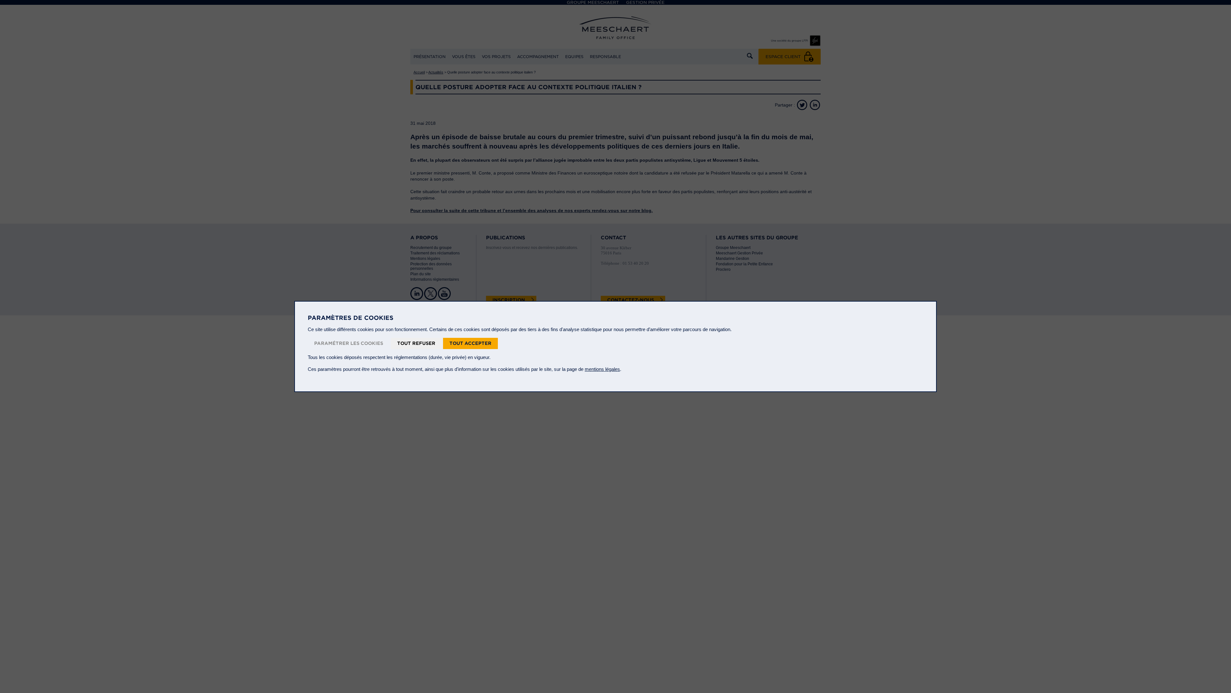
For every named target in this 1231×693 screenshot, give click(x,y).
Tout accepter (470, 343)
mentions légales (602, 369)
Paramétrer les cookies (348, 343)
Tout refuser (416, 343)
